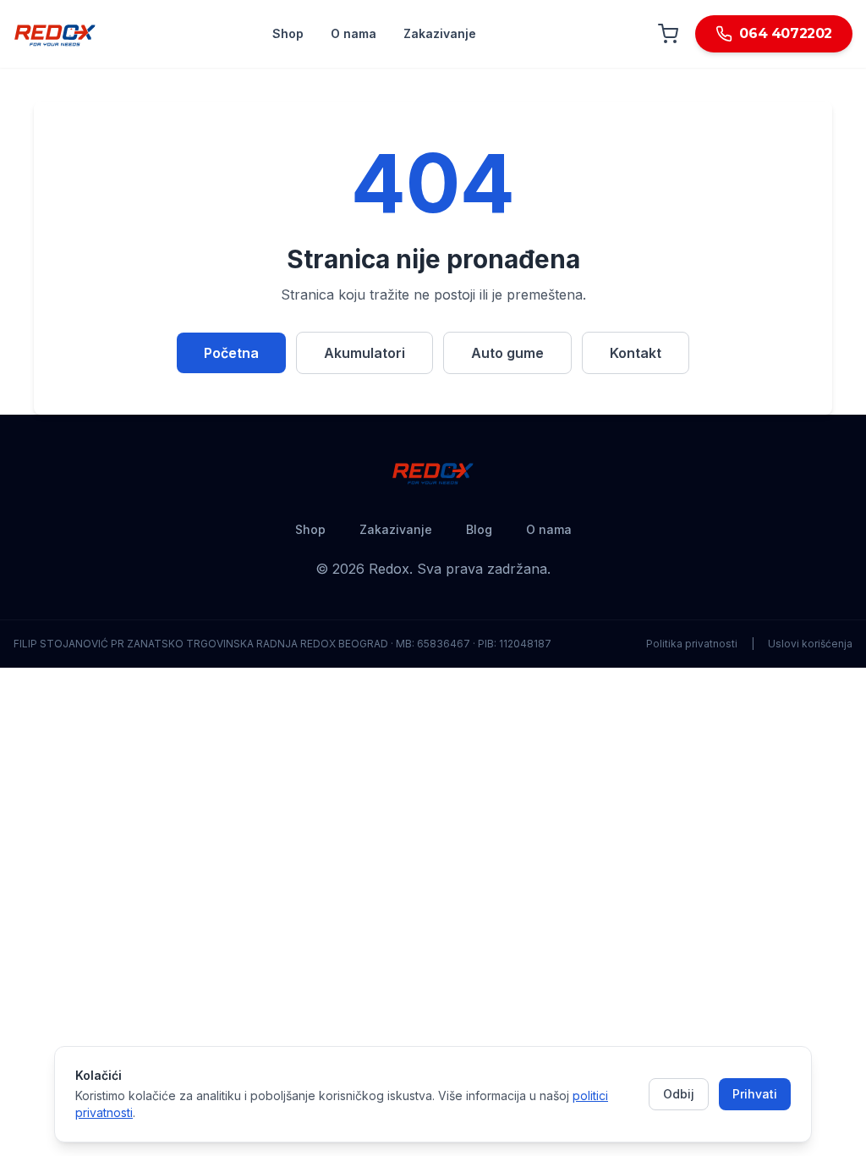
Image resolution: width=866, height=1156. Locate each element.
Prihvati (754, 1094)
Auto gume (507, 352)
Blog (479, 529)
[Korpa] (668, 34)
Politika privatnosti (691, 643)
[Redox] (55, 34)
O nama (353, 33)
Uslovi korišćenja (810, 643)
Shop (288, 33)
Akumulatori (364, 352)
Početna (231, 352)
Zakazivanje (439, 33)
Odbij (678, 1094)
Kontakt (635, 352)
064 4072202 (785, 33)
